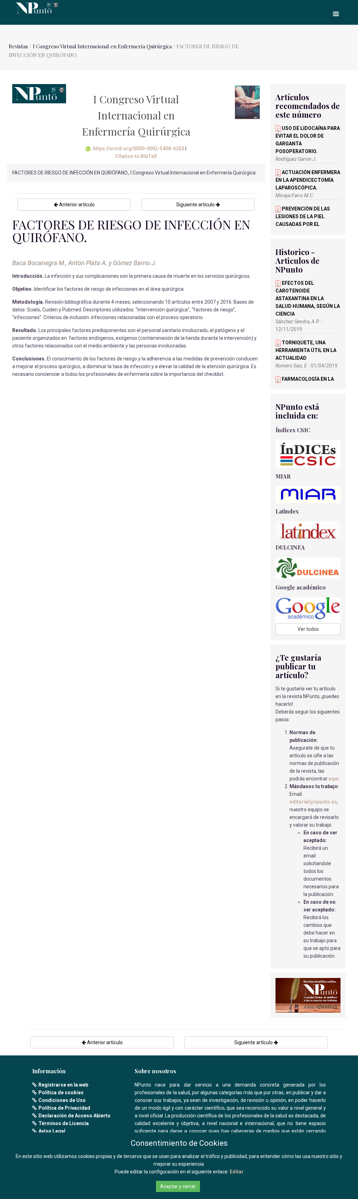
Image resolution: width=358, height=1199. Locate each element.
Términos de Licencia (63, 1123)
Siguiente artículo (196, 204)
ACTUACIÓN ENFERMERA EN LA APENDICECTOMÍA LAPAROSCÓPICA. (307, 180)
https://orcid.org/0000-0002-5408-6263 (138, 148)
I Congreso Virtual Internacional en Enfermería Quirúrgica (102, 46)
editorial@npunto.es (313, 802)
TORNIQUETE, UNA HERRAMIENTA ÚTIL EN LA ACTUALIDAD (305, 350)
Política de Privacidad (64, 1108)
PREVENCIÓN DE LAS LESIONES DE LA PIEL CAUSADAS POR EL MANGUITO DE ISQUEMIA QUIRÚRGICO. (304, 224)
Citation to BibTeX (136, 156)
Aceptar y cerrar (178, 1186)
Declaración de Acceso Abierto (74, 1115)
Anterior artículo (76, 204)
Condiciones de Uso (62, 1100)
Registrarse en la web (63, 1085)
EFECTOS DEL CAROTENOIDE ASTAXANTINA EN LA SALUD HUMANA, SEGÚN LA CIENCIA (307, 298)
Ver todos (308, 629)
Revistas (18, 46)
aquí (334, 778)
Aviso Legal (51, 1131)
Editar (237, 1171)
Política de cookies (61, 1092)
